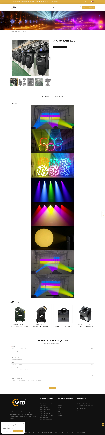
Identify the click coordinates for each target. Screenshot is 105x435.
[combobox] (14, 354)
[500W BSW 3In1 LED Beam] (31, 58)
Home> (12, 31)
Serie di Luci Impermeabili (46, 403)
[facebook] (89, 1)
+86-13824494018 (44, 1)
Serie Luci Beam (44, 407)
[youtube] (87, 1)
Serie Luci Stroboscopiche (46, 419)
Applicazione (55, 7)
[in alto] (103, 424)
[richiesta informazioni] (103, 212)
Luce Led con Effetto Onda (46, 425)
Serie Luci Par (43, 411)
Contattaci (76, 7)
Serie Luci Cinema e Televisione (47, 415)
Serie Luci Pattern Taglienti (46, 413)
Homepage (32, 7)
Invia (52, 388)
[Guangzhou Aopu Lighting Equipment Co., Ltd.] (16, 7)
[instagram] (85, 1)
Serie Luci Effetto (44, 417)
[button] (11, 58)
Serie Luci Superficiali (45, 421)
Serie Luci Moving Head (45, 409)
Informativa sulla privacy (77, 432)
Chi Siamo (40, 7)
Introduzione (46, 96)
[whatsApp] (103, 215)
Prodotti (47, 7)
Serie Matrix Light (44, 423)
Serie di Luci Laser (44, 405)
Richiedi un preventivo (88, 7)
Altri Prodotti (59, 96)
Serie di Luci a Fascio (22, 31)
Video (62, 7)
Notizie (69, 7)
